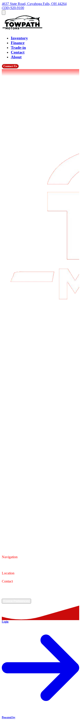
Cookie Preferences (16, 601)
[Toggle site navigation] (3, 12)
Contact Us (10, 66)
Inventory (19, 38)
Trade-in (18, 47)
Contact (18, 52)
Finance (18, 43)
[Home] (23, 29)
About (16, 57)
